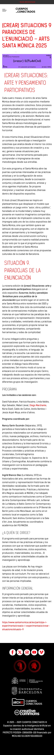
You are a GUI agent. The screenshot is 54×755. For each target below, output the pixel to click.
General (21, 52)
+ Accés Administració (27, 2)
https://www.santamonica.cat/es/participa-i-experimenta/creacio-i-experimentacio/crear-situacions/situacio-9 (26, 626)
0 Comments (32, 52)
